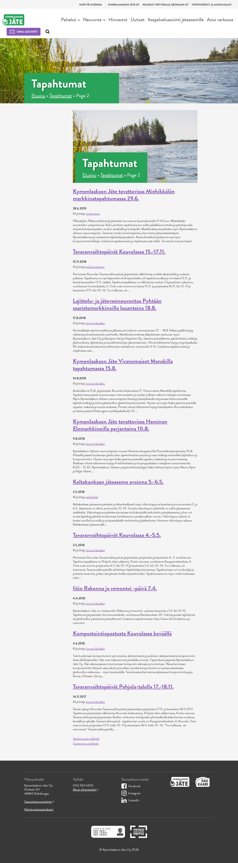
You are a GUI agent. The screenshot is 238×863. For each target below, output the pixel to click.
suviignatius (93, 213)
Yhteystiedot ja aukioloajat (212, 5)
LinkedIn (133, 800)
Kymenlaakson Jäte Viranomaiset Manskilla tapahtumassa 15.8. (123, 364)
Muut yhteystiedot (84, 789)
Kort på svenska (90, 5)
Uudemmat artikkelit (86, 743)
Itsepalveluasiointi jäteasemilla (176, 19)
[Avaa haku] (47, 31)
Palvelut (68, 19)
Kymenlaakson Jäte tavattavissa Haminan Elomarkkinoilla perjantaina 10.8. (120, 425)
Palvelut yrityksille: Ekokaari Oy (165, 5)
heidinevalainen (95, 266)
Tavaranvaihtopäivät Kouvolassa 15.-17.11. (119, 251)
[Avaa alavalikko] (79, 19)
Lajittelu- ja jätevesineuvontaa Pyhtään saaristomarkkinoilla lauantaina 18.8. (117, 304)
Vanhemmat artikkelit (86, 738)
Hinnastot (117, 19)
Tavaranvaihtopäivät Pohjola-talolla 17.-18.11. (123, 686)
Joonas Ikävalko (95, 323)
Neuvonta (92, 19)
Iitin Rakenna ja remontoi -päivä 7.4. (115, 588)
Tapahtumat (61, 95)
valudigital (92, 497)
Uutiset (138, 19)
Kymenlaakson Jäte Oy (123, 5)
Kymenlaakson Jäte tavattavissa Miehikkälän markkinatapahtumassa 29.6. (124, 195)
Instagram (134, 793)
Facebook (134, 786)
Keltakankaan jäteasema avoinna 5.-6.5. (118, 481)
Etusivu (38, 95)
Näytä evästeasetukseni (38, 809)
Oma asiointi (27, 31)
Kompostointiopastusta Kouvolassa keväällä (122, 633)
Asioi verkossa (220, 19)
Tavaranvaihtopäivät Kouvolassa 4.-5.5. (117, 535)
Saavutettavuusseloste (38, 801)
